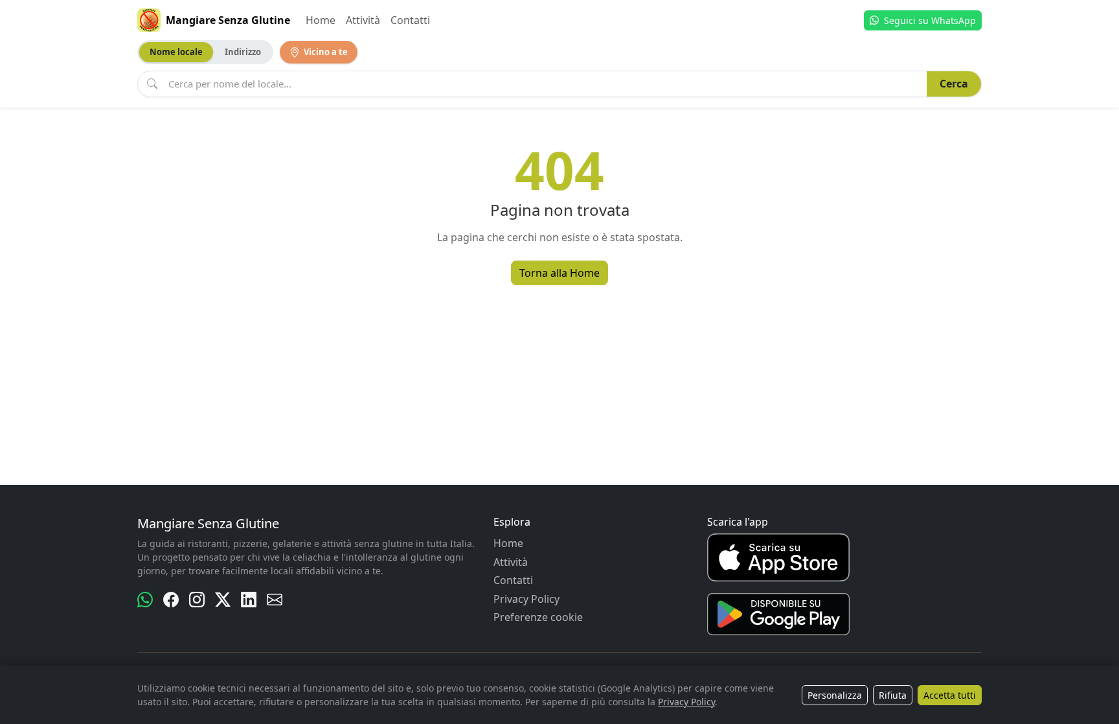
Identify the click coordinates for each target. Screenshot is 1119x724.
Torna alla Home (559, 273)
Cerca (954, 83)
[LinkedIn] (248, 599)
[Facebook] (171, 599)
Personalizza (835, 695)
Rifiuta (893, 695)
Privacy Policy (526, 599)
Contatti (410, 20)
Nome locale (176, 52)
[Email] (274, 599)
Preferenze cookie (538, 617)
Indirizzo (243, 52)
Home (320, 20)
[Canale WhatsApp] (145, 599)
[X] (223, 599)
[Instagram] (197, 599)
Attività (363, 20)
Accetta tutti (949, 695)
